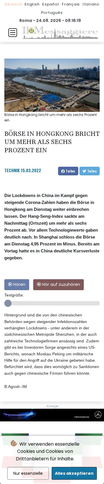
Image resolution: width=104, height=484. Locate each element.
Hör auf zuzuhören (60, 284)
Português (52, 12)
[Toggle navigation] (13, 32)
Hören (18, 284)
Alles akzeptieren (74, 473)
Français (71, 4)
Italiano (91, 4)
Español (50, 4)
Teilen (70, 170)
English (32, 4)
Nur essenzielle (28, 473)
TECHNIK (12, 170)
